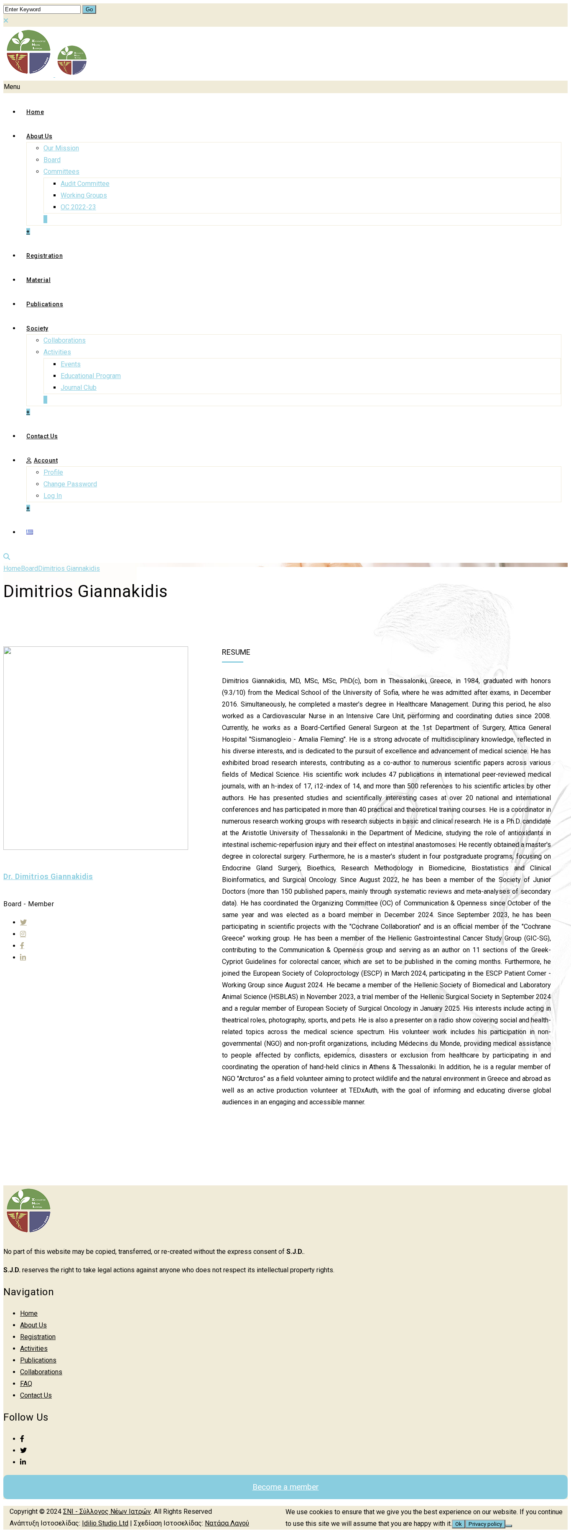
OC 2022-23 (78, 207)
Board (52, 160)
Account (46, 460)
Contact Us (42, 436)
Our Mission (61, 148)
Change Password (70, 484)
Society (37, 328)
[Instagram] (23, 933)
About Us (39, 136)
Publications (44, 304)
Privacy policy (485, 1524)
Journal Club (79, 388)
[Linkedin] (23, 957)
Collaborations (64, 340)
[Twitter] (23, 922)
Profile (53, 472)
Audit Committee (85, 184)
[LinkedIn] (23, 1462)
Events (71, 364)
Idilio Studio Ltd (105, 1523)
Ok (458, 1524)
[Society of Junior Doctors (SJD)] (46, 75)
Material (38, 280)
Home (35, 112)
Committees (61, 171)
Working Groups (84, 195)
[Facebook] (22, 945)
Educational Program (91, 376)
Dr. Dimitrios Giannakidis (48, 876)
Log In (52, 496)
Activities (57, 352)
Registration (44, 255)
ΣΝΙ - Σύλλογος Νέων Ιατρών (107, 1511)
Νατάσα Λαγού (227, 1523)
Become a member (285, 1487)
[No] (508, 1526)
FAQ (26, 1384)
